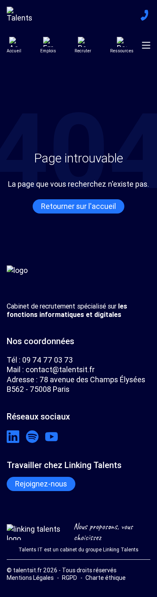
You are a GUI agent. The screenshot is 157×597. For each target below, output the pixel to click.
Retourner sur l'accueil (78, 206)
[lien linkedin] (13, 436)
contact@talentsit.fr (60, 369)
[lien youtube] (51, 436)
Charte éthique (105, 578)
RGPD (69, 578)
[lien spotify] (32, 436)
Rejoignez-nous (41, 484)
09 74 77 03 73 (47, 360)
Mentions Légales (30, 578)
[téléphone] (144, 15)
